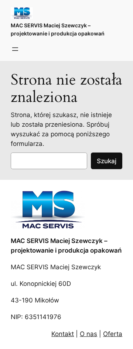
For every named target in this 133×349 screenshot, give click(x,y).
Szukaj (106, 161)
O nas (88, 334)
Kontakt (62, 334)
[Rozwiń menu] (15, 49)
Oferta (112, 334)
